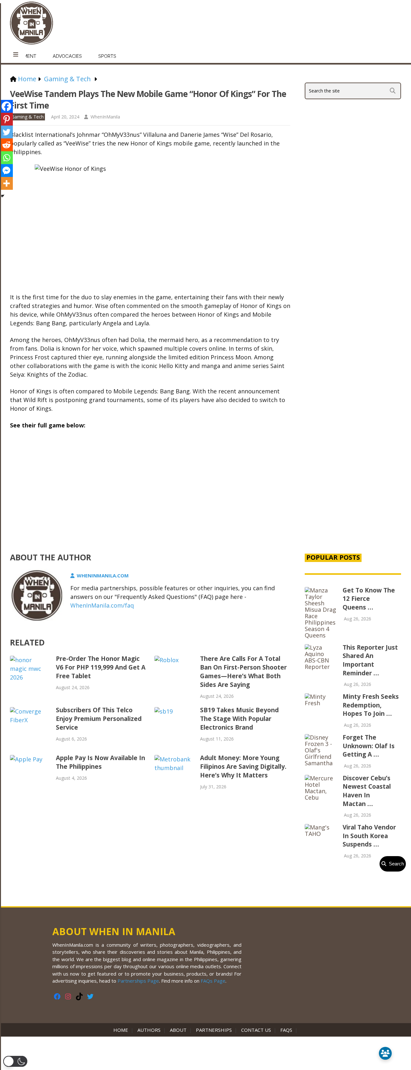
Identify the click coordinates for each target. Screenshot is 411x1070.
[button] (15, 1061)
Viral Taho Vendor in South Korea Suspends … (369, 835)
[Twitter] (6, 132)
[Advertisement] (353, 438)
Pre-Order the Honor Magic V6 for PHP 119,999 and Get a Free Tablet (100, 667)
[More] (6, 183)
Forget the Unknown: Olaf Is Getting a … (369, 746)
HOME (122, 1030)
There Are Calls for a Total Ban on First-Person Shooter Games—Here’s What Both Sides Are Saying (243, 671)
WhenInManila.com (103, 575)
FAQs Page (213, 981)
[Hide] (2, 195)
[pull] (16, 54)
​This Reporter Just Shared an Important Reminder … (370, 660)
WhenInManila (105, 117)
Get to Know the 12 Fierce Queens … (369, 598)
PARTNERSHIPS (213, 1030)
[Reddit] (6, 144)
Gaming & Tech (27, 117)
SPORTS (107, 56)
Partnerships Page (138, 981)
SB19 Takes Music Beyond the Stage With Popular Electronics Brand (239, 719)
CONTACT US (256, 1030)
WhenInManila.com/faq (102, 605)
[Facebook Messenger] (6, 170)
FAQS (286, 1030)
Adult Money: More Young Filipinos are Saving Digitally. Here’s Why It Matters (243, 766)
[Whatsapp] (6, 157)
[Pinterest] (6, 119)
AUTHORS (149, 1030)
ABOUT (178, 1030)
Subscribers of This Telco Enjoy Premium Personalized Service (99, 719)
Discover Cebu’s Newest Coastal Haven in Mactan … (367, 791)
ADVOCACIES (67, 56)
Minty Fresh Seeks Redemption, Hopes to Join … (371, 705)
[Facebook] (6, 106)
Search (395, 863)
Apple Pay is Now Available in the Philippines (100, 762)
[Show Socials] (385, 1053)
